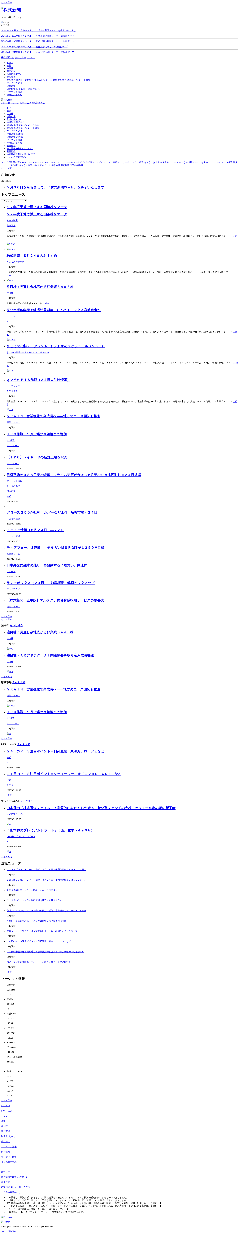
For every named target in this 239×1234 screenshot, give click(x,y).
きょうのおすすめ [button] (153, 162)
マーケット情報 (14, 140)
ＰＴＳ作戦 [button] (227, 162)
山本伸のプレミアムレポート (21, 836)
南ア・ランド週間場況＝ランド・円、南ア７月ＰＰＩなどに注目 (39, 962)
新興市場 (11, 116)
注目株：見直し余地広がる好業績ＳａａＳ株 (40, 287)
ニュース (11, 316)
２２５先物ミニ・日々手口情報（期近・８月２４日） (33, 890)
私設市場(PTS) (14, 119)
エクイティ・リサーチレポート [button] (64, 162)
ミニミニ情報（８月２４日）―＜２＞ (35, 530)
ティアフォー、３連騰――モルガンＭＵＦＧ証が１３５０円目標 (55, 547)
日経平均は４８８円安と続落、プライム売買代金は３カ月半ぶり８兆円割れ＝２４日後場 (74, 475)
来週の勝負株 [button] (76, 165)
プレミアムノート (15, 589)
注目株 (10, 113)
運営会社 (11, 145)
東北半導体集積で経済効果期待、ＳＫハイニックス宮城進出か (54, 310)
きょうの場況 (13, 486)
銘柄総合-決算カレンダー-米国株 (74, 80)
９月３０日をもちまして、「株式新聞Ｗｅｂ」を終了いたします (56, 187)
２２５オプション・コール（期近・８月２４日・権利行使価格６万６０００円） (46, 869)
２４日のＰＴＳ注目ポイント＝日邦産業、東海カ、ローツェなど (55, 751)
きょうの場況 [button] (25, 165)
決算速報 (5, 1152)
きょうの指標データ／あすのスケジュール (28, 352)
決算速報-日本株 (15, 89)
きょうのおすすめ (15, 262)
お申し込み (20, 57)
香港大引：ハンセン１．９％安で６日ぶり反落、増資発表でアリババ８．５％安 (46, 910)
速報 (9, 110)
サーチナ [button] (127, 162)
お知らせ (5, 102)
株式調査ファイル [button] (94, 162)
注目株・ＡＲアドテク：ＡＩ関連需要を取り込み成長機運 (50, 655)
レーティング (13, 386)
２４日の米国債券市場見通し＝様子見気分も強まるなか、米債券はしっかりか (45, 951)
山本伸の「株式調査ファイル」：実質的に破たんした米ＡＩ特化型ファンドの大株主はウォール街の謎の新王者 (91, 808)
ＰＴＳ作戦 (12, 391)
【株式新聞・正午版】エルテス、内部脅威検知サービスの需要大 (55, 600)
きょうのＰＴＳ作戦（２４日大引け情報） (38, 380)
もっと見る (6, 2)
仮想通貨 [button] (55, 165)
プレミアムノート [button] (42, 165)
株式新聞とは (7, 57)
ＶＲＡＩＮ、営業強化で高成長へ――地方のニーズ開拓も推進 (53, 416)
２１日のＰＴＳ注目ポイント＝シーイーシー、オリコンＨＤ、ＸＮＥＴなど (64, 774)
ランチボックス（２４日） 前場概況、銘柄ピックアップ (51, 583)
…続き (46, 303)
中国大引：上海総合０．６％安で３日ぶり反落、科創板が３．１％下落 (42, 931)
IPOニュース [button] (28, 162)
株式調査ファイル (15, 814)
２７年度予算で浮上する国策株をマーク (37, 207)
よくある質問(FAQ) (16, 157)
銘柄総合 (5, 1141)
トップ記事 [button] (6, 162)
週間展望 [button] (65, 165)
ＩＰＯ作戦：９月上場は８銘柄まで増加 (37, 434)
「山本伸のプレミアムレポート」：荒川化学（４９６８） (50, 830)
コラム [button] (135, 162)
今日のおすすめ (14, 143)
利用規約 (11, 151)
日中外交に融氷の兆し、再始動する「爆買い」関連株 (47, 565)
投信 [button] (82, 162)
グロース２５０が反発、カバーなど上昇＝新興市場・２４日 (52, 512)
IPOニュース (13, 445)
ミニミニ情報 (13, 536)
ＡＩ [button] (120, 162)
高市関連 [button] (17, 162)
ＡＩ (9, 321)
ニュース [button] (174, 162)
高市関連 (11, 225)
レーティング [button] (41, 162)
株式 (9, 496)
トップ (10, 108)
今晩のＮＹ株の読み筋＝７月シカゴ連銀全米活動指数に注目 (36, 921)
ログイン (31, 57)
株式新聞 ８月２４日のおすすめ (32, 255)
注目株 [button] (165, 162)
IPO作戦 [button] (15, 165)
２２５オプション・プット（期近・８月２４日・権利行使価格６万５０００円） (46, 880)
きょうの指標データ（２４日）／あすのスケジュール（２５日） (56, 346)
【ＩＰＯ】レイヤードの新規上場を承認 (37, 457)
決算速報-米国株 (31, 89)
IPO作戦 (11, 440)
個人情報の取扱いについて (20, 148)
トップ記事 (12, 220)
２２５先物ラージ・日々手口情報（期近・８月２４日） (34, 900)
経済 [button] (141, 162)
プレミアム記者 (14, 131)
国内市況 (11, 491)
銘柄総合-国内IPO (15, 80)
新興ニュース (13, 422)
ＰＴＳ (10, 762)
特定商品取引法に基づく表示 (21, 154)
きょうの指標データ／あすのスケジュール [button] (200, 162)
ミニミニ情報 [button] (110, 162)
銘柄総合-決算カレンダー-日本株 (41, 80)
